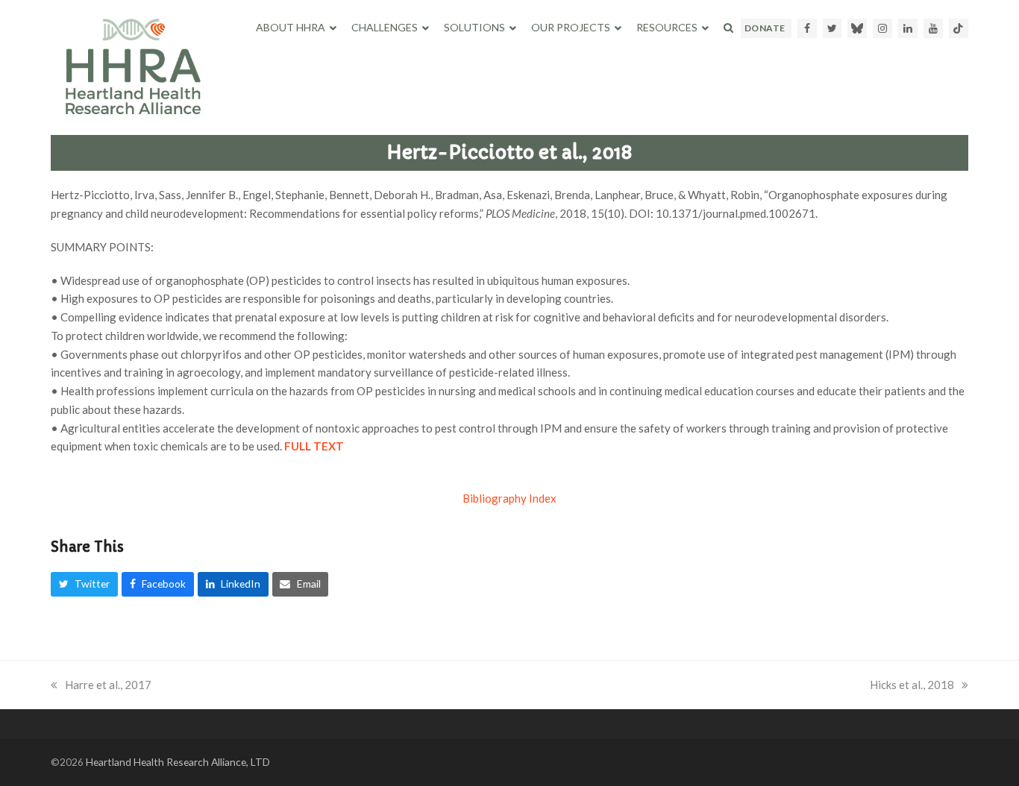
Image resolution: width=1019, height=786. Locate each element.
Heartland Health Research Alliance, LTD (178, 761)
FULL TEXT (314, 446)
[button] (728, 27)
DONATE (765, 28)
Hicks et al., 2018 (912, 684)
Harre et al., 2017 (108, 684)
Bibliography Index (509, 498)
